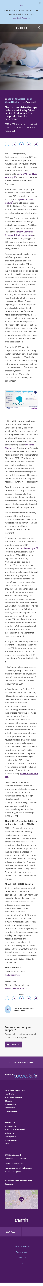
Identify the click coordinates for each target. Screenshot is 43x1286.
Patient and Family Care (14, 1090)
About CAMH (10, 1123)
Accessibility (21, 1258)
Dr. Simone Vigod (27, 548)
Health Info (9, 1094)
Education (9, 1101)
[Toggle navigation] (2, 28)
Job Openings (10, 1126)
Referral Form (10, 1133)
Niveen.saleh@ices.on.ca (16, 988)
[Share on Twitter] (14, 144)
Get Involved (10, 1108)
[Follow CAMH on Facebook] (16, 1076)
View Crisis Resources (21, 18)
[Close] (40, 4)
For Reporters (10, 1137)
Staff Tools (10, 1232)
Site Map (21, 1263)
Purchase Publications (14, 1130)
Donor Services (11, 1140)
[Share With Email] (29, 144)
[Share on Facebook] (7, 144)
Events (7, 1144)
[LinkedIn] (26, 1076)
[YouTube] (36, 1076)
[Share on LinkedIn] (21, 144)
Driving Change (11, 1111)
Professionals (10, 1104)
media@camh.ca (12, 975)
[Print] (36, 144)
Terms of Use (21, 1252)
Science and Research (13, 1097)
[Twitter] (21, 1076)
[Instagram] (31, 1076)
